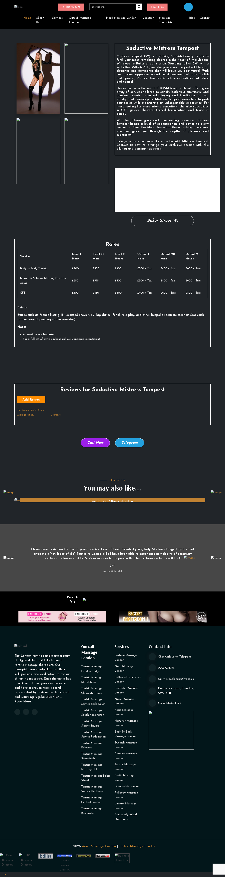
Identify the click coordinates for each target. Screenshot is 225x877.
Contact (205, 18)
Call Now (95, 443)
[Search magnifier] (139, 7)
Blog (192, 18)
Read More (22, 701)
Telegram (129, 443)
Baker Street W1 (162, 221)
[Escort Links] (62, 616)
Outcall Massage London (80, 20)
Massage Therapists (165, 20)
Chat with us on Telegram (174, 656)
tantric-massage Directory (65, 865)
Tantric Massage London (137, 846)
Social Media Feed (169, 703)
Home (27, 18)
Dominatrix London (127, 786)
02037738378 (166, 668)
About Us (40, 20)
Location (148, 18)
